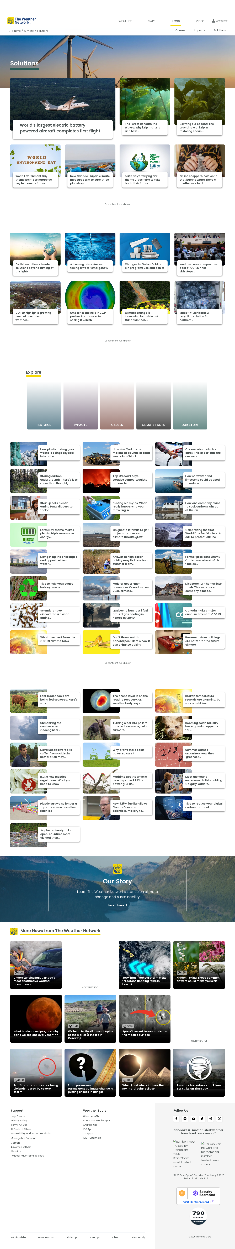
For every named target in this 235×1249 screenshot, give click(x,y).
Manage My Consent (23, 1138)
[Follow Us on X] (219, 1119)
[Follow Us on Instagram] (185, 1119)
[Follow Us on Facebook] (176, 1119)
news (17, 31)
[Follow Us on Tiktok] (202, 1119)
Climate (29, 31)
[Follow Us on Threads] (210, 1119)
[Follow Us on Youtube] (193, 1119)
